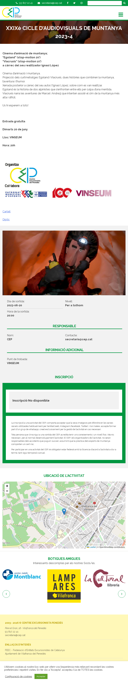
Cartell (6, 211)
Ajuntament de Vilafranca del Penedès (25, 653)
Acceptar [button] (41, 676)
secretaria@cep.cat (15, 635)
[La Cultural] (98, 578)
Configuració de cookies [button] (18, 676)
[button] (64, 511)
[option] (57, 586)
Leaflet (92, 547)
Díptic (6, 219)
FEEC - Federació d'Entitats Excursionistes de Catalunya (35, 650)
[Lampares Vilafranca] (57, 586)
